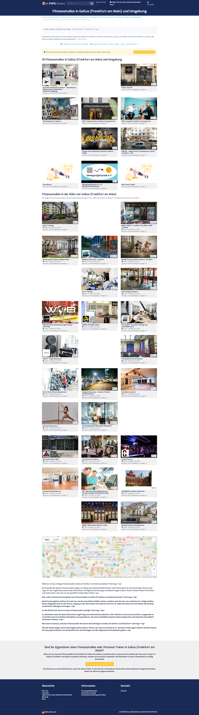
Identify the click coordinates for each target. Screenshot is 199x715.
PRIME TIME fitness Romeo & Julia (94, 525)
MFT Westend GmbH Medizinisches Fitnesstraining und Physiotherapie (95, 492)
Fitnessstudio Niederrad (52, 491)
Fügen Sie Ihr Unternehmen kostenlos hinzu (125, 3)
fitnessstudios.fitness (50, 17)
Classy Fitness (127, 459)
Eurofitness (47, 185)
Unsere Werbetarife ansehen (144, 52)
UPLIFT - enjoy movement (52, 359)
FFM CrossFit (127, 88)
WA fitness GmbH (128, 185)
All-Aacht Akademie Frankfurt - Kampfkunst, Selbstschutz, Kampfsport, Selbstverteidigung (59, 89)
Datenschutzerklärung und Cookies (93, 695)
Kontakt (123, 691)
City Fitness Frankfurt (90, 459)
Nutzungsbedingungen (89, 691)
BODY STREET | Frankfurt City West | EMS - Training (137, 226)
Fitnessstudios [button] (101, 2)
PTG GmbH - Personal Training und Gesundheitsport (134, 326)
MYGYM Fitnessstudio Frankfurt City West (137, 260)
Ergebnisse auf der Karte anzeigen (75, 44)
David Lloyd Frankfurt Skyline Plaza (56, 260)
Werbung (45, 697)
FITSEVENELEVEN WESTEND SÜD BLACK (96, 426)
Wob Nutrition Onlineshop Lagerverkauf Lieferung (57, 326)
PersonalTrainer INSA (51, 459)
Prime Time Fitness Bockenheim (55, 392)
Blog (43, 699)
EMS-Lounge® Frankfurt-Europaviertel (136, 121)
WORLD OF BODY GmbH (90, 325)
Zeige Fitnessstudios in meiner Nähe (105, 44)
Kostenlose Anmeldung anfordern (99, 664)
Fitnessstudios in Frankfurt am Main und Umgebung (121, 17)
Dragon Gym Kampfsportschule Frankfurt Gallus (97, 152)
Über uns (45, 691)
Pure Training (87, 292)
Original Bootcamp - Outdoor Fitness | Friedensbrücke (96, 393)
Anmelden (150, 5)
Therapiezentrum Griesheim (132, 359)
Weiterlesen (82, 39)
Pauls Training (48, 226)
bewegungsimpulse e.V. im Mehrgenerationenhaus (92, 185)
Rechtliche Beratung (88, 693)
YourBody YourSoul (129, 392)
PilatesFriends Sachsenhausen (133, 525)
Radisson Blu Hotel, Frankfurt (93, 260)
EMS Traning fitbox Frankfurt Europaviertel (98, 121)
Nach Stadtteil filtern (129, 44)
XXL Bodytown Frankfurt (52, 121)
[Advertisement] (99, 79)
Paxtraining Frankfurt (130, 292)
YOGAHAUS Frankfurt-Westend (133, 491)
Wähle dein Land (50, 712)
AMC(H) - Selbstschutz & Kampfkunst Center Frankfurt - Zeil (138, 152)
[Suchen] (92, 3)
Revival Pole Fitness (50, 426)
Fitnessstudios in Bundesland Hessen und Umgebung (80, 17)
